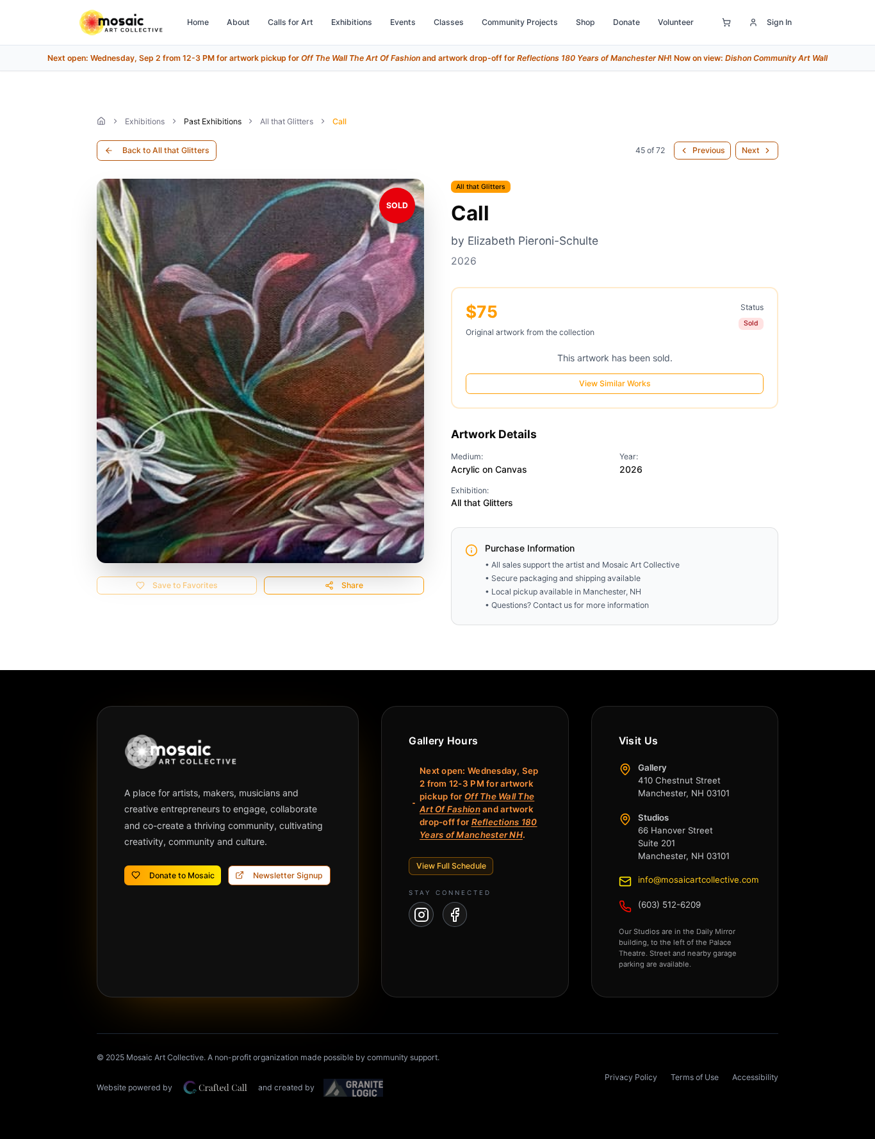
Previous (708, 150)
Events (403, 22)
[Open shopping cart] (726, 22)
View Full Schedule (451, 866)
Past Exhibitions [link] (212, 121)
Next (751, 150)
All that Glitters (286, 121)
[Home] (101, 121)
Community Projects (520, 22)
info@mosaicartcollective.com (698, 879)
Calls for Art (290, 22)
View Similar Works (615, 383)
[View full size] (260, 371)
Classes (449, 22)
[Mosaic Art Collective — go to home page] (121, 22)
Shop (585, 22)
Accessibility (755, 1077)
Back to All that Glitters (165, 150)
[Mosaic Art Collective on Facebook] (455, 914)
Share (352, 585)
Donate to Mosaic (182, 875)
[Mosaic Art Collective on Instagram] (421, 914)
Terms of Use (695, 1077)
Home (198, 22)
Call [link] (339, 121)
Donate (626, 22)
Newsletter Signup (288, 875)
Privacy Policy (631, 1077)
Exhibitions (351, 22)
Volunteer (676, 22)
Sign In (779, 22)
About (238, 22)
